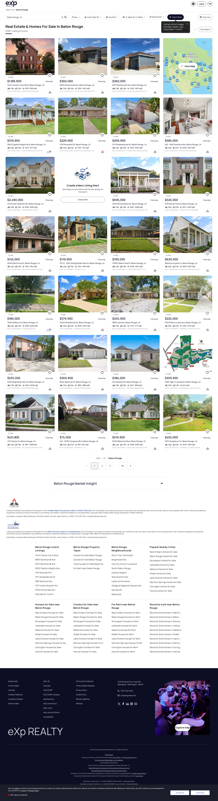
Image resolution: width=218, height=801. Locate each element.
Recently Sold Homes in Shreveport (166, 621)
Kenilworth (117, 590)
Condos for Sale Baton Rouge (87, 559)
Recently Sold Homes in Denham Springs (166, 643)
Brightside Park (119, 559)
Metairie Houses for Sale (47, 630)
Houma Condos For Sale (85, 651)
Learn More (139, 776)
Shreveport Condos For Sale (87, 621)
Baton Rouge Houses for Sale (49, 617)
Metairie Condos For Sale (85, 630)
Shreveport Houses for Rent (125, 621)
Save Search (205, 29)
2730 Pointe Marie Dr (45, 590)
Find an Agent (13, 686)
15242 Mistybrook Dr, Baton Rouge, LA (77, 322)
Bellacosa (116, 594)
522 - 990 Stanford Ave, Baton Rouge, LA (183, 144)
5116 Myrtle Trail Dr (44, 594)
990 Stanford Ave (43, 581)
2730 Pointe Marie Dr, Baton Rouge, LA (129, 203)
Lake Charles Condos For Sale (87, 638)
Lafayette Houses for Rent (124, 625)
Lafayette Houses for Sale (47, 625)
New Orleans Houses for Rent (126, 612)
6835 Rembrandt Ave (45, 559)
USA (98, 458)
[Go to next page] (130, 465)
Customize (200, 793)
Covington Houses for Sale (48, 647)
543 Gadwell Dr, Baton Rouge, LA (126, 382)
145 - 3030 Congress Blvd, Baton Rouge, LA (79, 441)
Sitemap (79, 703)
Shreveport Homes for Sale (163, 560)
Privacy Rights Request (85, 686)
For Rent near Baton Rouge (86, 568)
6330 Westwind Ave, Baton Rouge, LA (129, 441)
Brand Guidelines (83, 699)
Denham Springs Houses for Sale (51, 643)
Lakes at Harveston (121, 581)
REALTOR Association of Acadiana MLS (64, 531)
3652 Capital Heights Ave (47, 568)
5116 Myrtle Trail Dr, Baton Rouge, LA (181, 203)
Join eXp (11, 690)
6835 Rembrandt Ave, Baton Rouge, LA (77, 85)
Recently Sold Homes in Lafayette (166, 625)
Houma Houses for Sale (46, 651)
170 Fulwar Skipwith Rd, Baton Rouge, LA (25, 203)
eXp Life (46, 681)
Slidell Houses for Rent (123, 634)
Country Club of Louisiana (124, 564)
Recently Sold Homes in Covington (166, 647)
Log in (201, 4)
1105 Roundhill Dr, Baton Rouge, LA (75, 144)
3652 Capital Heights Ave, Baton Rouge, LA (26, 144)
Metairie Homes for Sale (161, 569)
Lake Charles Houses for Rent (126, 638)
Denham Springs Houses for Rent (127, 643)
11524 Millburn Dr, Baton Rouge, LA (22, 322)
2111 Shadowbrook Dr (45, 577)
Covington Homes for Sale (162, 586)
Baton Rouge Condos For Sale (87, 617)
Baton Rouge (115, 458)
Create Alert (83, 199)
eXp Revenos (48, 699)
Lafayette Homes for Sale (162, 564)
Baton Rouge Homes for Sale (164, 556)
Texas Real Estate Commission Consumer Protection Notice (109, 771)
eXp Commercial (50, 703)
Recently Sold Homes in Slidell (164, 634)
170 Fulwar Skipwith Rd (46, 585)
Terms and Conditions (84, 681)
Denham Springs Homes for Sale (165, 582)
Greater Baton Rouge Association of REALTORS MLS (70, 510)
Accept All (180, 793)
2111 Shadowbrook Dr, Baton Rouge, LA (129, 144)
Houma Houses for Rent (123, 651)
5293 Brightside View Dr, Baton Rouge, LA (25, 382)
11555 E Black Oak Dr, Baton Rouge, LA (129, 263)
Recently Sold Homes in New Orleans (166, 612)
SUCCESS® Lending (51, 695)
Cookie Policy (81, 695)
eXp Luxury (47, 708)
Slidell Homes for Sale (160, 573)
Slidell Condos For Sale (84, 634)
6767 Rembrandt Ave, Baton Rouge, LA (129, 85)
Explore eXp (13, 681)
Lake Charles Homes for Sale (164, 577)
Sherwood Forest (120, 577)
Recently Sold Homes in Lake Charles (166, 638)
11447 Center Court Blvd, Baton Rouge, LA (25, 85)
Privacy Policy (81, 690)
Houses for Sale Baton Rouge (87, 555)
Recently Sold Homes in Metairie (165, 630)
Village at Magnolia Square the (126, 585)
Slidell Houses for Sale (46, 634)
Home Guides (13, 703)
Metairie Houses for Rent (124, 630)
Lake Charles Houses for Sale (49, 638)
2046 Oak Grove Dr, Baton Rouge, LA (23, 263)
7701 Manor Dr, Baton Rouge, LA (21, 441)
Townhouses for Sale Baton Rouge (89, 564)
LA (104, 458)
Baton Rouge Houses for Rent (126, 617)
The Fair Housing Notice (139, 773)
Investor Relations (15, 695)
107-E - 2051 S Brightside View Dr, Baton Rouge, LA (82, 263)
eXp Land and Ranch (51, 712)
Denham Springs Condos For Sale (89, 643)
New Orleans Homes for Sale (163, 551)
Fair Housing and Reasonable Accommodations (109, 760)
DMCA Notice (109, 755)
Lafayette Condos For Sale (86, 625)
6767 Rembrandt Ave (45, 564)
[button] (109, 483)
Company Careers (15, 699)
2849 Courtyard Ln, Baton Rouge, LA (181, 263)
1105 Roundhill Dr (43, 572)
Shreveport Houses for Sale (48, 621)
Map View (207, 17)
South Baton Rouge (121, 568)
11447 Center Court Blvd (46, 555)
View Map (190, 66)
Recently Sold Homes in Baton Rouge (166, 617)
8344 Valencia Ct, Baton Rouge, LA (75, 382)
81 (123, 465)
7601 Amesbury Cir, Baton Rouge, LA (181, 441)
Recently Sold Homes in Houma (165, 651)
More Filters (177, 17)
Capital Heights (119, 572)
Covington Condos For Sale (86, 647)
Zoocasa (46, 686)
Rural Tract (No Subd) (122, 555)
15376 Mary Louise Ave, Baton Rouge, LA (183, 322)
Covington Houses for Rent (125, 647)
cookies (16, 788)
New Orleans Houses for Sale (49, 612)
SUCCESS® (47, 690)
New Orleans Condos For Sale (87, 612)
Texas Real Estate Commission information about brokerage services (109, 768)
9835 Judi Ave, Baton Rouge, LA (126, 322)
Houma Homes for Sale (161, 590)
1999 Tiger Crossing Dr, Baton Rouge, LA (183, 382)
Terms (24, 791)
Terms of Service (128, 757)
